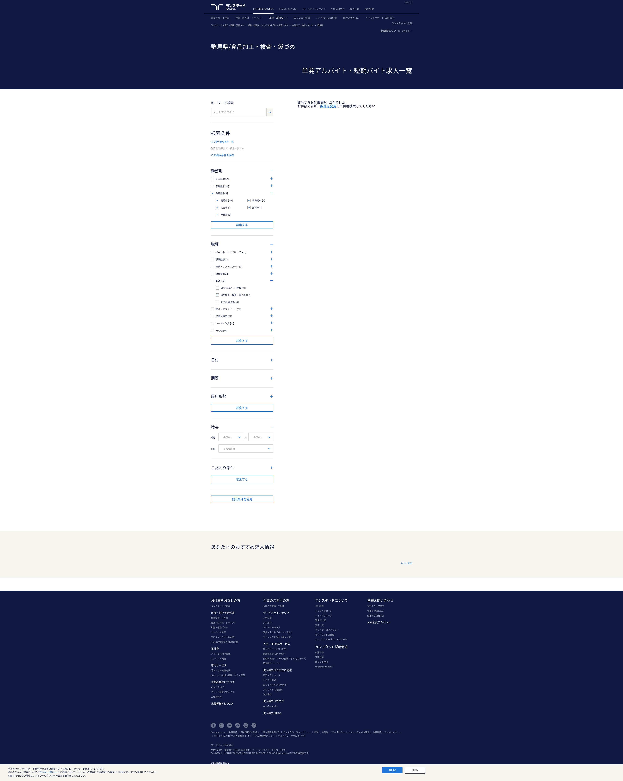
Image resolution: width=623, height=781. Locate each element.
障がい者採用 (321, 662)
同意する (392, 770)
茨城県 (219, 186)
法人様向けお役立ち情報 (277, 670)
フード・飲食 (222, 323)
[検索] (269, 112)
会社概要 (319, 606)
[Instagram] (245, 725)
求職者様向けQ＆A (222, 703)
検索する (242, 225)
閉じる (415, 770)
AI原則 (325, 732)
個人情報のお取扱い (250, 732)
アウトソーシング (271, 627)
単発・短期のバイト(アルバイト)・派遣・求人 (268, 25)
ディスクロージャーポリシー (297, 732)
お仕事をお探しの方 (263, 8)
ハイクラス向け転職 (326, 17)
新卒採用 (319, 657)
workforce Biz (270, 706)
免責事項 (233, 732)
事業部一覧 (320, 620)
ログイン (408, 2)
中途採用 (319, 652)
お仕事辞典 (216, 696)
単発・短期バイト (278, 17)
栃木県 (219, 179)
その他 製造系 (228, 302)
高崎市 (224, 200)
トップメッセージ (323, 610)
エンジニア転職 (218, 658)
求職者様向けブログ (222, 682)
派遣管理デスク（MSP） (275, 653)
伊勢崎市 (256, 200)
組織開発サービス (271, 663)
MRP (316, 732)
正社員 (215, 648)
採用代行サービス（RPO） (276, 649)
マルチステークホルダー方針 (291, 736)
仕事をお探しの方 (375, 610)
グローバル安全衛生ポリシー (261, 736)
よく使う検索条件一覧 (222, 141)
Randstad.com (218, 732)
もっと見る (406, 563)
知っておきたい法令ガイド (275, 685)
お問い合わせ (338, 8)
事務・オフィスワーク (227, 266)
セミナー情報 (269, 680)
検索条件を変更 (242, 499)
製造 (218, 280)
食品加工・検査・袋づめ (302, 25)
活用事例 (267, 694)
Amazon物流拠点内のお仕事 (224, 642)
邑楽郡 (224, 214)
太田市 (224, 207)
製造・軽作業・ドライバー (249, 17)
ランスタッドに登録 (402, 23)
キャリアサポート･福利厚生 (380, 17)
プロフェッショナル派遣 (222, 637)
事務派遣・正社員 (220, 17)
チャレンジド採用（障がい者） (278, 637)
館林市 (255, 207)
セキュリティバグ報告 (358, 732)
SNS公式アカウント (379, 622)
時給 (213, 437)
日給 (213, 449)
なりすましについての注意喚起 (229, 736)
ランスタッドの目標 (324, 634)
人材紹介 (267, 622)
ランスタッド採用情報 (331, 647)
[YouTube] (237, 725)
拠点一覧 (354, 8)
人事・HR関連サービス (276, 643)
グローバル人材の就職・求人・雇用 (228, 675)
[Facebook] (213, 725)
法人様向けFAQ (272, 713)
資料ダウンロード (271, 675)
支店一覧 (319, 625)
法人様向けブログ (273, 701)
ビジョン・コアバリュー (326, 630)
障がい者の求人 (351, 17)
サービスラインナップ (276, 612)
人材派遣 (267, 618)
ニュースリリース (323, 615)
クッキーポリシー (393, 732)
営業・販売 (221, 316)
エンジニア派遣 (302, 17)
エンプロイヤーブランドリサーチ (331, 639)
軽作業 (219, 273)
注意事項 (377, 732)
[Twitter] (221, 725)
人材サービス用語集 (272, 689)
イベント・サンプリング (228, 252)
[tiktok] (253, 725)
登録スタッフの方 (375, 606)
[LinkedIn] (229, 725)
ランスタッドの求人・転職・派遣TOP (227, 25)
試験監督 (220, 259)
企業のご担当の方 (288, 8)
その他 (219, 330)
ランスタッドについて (314, 8)
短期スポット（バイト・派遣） (278, 632)
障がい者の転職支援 (220, 670)
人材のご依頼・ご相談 (273, 606)
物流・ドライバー (226, 309)
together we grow (324, 666)
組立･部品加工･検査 (231, 287)
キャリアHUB (217, 687)
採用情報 (369, 8)
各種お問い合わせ (380, 600)
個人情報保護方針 (271, 732)
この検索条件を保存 (222, 155)
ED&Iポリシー (338, 732)
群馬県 (320, 25)
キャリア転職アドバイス (222, 692)
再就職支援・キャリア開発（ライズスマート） (285, 658)
